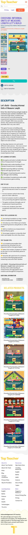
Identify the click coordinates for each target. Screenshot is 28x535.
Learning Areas (9, 25)
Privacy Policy (5, 480)
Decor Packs (18, 483)
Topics (17, 485)
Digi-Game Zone (20, 465)
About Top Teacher (7, 465)
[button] (7, 85)
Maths (15, 25)
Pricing (6, 10)
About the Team (6, 468)
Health (3, 502)
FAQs (2, 470)
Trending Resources (18, 468)
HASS (17, 477)
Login (12, 10)
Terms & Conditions (4, 476)
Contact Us (18, 500)
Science (17, 480)
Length (3, 27)
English (17, 472)
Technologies (5, 504)
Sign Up (20, 10)
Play (14, 81)
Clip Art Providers (6, 483)
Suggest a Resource (18, 492)
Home (2, 25)
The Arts (4, 507)
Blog (2, 473)
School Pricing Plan (20, 495)
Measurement (21, 25)
